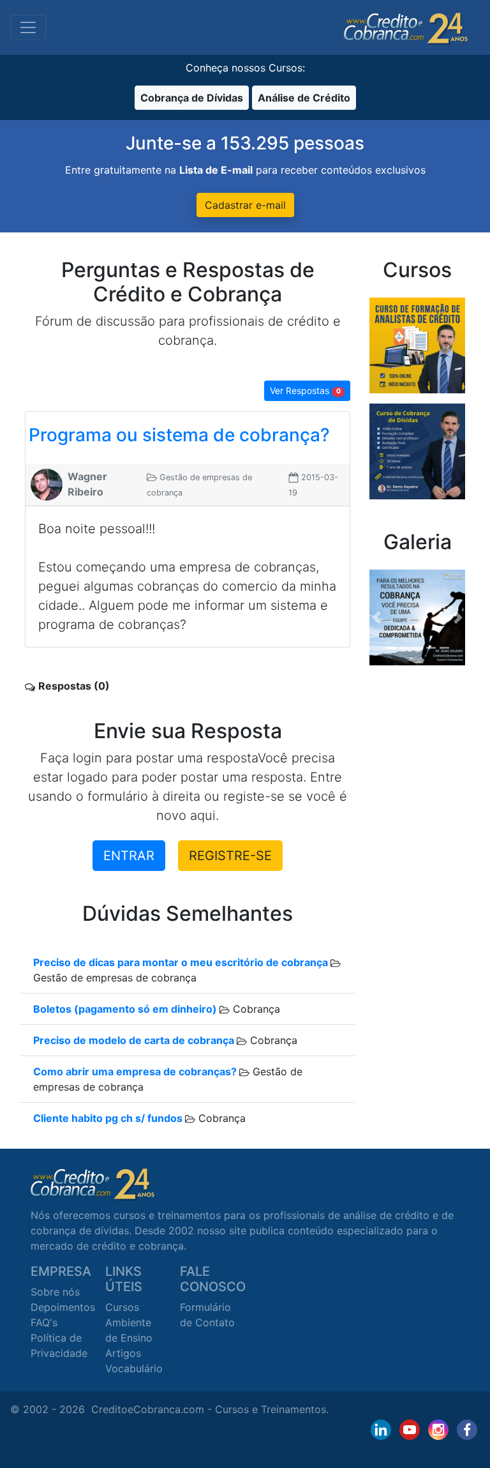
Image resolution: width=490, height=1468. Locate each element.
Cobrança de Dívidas (191, 97)
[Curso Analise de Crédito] (417, 344)
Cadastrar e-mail (245, 205)
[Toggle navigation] (28, 27)
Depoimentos (63, 1307)
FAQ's (44, 1322)
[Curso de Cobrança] (417, 450)
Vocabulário (134, 1368)
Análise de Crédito (304, 97)
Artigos (123, 1353)
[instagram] (438, 1429)
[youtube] (409, 1429)
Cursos (122, 1307)
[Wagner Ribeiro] (47, 483)
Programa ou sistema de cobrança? (179, 435)
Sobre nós (55, 1291)
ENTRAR (128, 855)
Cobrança (255, 1009)
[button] (376, 617)
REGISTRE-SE (230, 855)
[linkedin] (381, 1429)
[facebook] (467, 1429)
